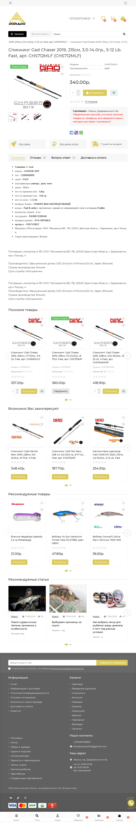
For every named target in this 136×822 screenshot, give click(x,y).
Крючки (76, 715)
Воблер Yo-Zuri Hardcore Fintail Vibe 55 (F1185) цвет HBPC (68, 540)
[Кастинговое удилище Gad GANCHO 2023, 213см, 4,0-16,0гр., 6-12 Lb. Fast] (109, 430)
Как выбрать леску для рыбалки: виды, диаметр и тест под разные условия (108, 627)
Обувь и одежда (20, 747)
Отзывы (37, 157)
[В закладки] (62, 67)
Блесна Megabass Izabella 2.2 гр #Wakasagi (26, 538)
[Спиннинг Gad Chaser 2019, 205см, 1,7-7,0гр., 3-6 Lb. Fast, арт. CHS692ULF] (27, 332)
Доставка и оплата (93, 157)
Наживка (77, 702)
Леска (14, 742)
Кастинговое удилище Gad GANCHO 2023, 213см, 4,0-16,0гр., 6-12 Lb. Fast (108, 454)
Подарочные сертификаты (26, 778)
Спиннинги (78, 693)
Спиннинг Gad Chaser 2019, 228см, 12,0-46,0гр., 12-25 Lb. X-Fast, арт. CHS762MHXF (109, 357)
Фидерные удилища (84, 688)
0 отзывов (91, 101)
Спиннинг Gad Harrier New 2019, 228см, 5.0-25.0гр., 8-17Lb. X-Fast (24, 454)
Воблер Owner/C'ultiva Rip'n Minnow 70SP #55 (107, 538)
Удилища (77, 684)
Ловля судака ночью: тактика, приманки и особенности (24, 625)
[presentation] (8, 355)
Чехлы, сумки (19, 764)
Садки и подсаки (21, 751)
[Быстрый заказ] (114, 93)
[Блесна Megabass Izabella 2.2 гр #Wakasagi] (27, 516)
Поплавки (16, 738)
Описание (18, 157)
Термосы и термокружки (25, 760)
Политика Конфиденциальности (30, 693)
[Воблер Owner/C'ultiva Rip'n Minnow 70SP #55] (109, 516)
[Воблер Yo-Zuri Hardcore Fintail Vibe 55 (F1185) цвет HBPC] (68, 516)
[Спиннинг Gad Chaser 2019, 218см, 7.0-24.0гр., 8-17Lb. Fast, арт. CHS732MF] (68, 332)
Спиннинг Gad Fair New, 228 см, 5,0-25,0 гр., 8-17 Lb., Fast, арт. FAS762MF (68, 454)
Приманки (78, 719)
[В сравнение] (62, 73)
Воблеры (77, 724)
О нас (14, 684)
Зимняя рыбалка (21, 769)
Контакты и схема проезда (26, 702)
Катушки (77, 697)
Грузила (76, 706)
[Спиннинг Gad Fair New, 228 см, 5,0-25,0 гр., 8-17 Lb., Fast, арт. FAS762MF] (68, 430)
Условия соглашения (23, 697)
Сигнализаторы (20, 756)
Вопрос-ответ (62, 157)
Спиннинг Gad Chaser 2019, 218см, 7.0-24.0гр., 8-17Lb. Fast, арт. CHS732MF (67, 356)
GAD (107, 68)
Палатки (77, 728)
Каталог (75, 677)
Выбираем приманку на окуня (66, 624)
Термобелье (18, 773)
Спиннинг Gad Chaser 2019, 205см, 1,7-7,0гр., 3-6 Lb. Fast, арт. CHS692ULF (25, 356)
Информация (18, 677)
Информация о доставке (25, 688)
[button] (66, 400)
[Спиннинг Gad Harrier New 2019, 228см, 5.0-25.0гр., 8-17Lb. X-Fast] (27, 430)
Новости (16, 711)
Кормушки (78, 711)
